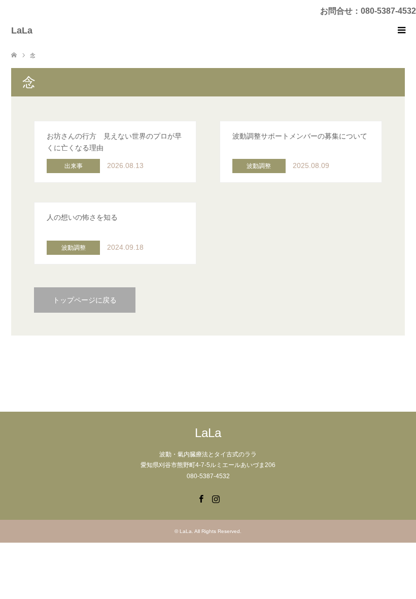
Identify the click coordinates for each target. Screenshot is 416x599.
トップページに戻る (85, 300)
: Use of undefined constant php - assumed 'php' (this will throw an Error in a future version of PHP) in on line (114, 151)
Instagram (215, 498)
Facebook (200, 498)
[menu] (401, 30)
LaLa (21, 30)
